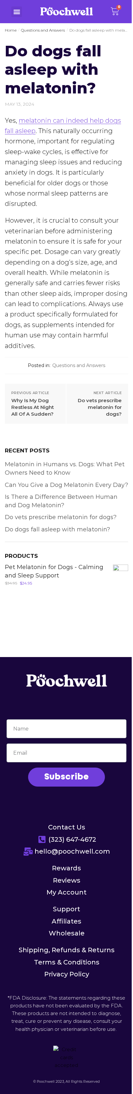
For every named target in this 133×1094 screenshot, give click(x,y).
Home (11, 30)
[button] (16, 11)
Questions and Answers (43, 30)
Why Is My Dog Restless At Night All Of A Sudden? (32, 407)
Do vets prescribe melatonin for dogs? (100, 407)
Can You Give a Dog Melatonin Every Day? (66, 485)
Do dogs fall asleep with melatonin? (57, 529)
